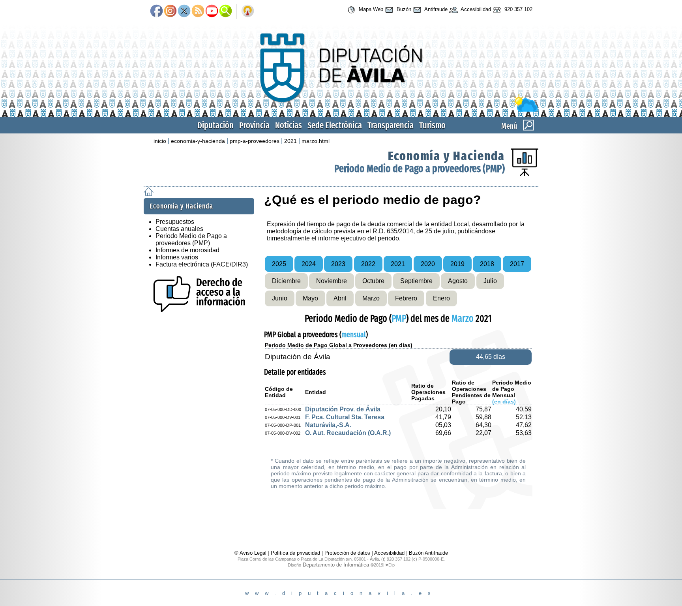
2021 (290, 141)
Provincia (254, 125)
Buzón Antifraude (428, 553)
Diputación (215, 125)
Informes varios (177, 257)
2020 (428, 264)
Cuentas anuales (179, 228)
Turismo (432, 125)
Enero (441, 298)
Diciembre (286, 281)
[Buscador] (225, 11)
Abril (340, 298)
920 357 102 (517, 9)
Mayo (310, 298)
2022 (368, 264)
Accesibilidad (475, 9)
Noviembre (331, 281)
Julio (490, 281)
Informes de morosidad (187, 250)
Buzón (403, 9)
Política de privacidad (295, 553)
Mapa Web (370, 9)
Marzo (371, 298)
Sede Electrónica (334, 125)
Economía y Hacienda (446, 155)
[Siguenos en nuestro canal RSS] (198, 11)
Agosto (458, 281)
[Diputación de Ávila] (341, 110)
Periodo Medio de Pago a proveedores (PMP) (419, 169)
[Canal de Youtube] (212, 11)
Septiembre (416, 281)
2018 (487, 264)
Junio (279, 298)
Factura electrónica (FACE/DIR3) (202, 264)
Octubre (373, 281)
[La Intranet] (248, 11)
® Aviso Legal (251, 553)
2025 (279, 264)
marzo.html (316, 141)
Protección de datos (347, 553)
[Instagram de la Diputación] (170, 11)
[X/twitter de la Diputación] (184, 11)
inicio (160, 141)
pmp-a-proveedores (254, 141)
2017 (517, 264)
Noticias (288, 125)
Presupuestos (175, 221)
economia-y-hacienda (198, 141)
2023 (338, 264)
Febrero (406, 298)
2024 (309, 264)
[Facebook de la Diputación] (156, 11)
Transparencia (390, 125)
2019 (457, 264)
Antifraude (435, 9)
